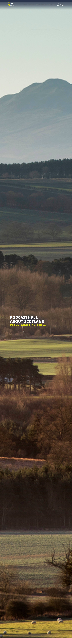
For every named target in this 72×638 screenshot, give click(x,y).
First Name (33, 318)
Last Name (33, 322)
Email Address (34, 315)
